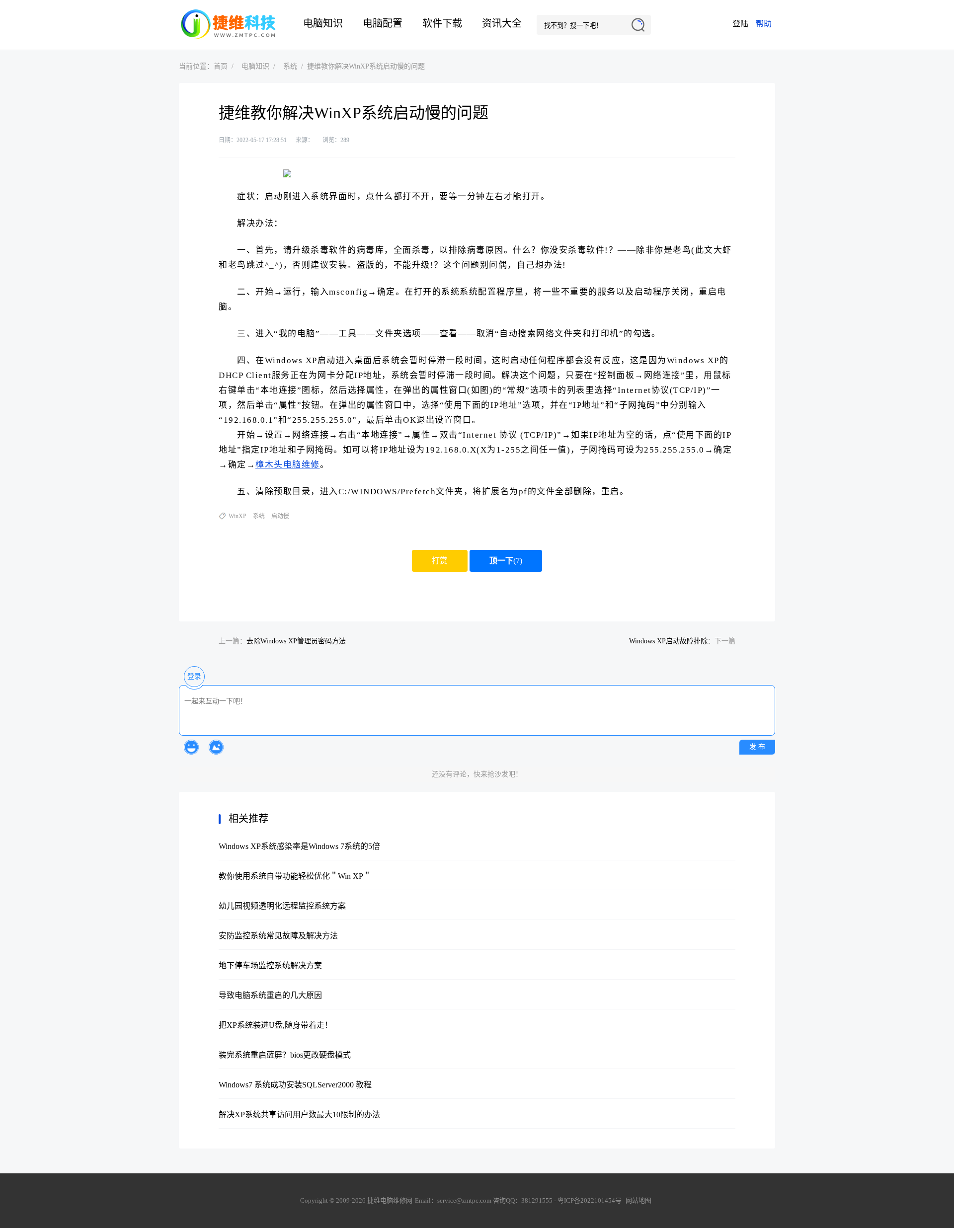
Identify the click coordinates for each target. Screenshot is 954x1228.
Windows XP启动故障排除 (668, 641)
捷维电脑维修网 (228, 25)
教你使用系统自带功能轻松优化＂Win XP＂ (295, 876)
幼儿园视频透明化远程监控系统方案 (282, 906)
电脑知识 (323, 23)
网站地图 (638, 1200)
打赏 (440, 560)
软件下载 (442, 23)
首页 (221, 66)
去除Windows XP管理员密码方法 (296, 641)
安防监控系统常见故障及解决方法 (278, 935)
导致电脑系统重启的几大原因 (270, 995)
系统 (290, 66)
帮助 (764, 23)
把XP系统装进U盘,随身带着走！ (275, 1025)
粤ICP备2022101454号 (589, 1200)
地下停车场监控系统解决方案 (270, 965)
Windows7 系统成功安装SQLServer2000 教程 (295, 1084)
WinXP (237, 516)
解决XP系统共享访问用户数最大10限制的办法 (299, 1114)
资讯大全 (502, 23)
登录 (194, 676)
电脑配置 (382, 23)
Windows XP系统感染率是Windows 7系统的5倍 (299, 846)
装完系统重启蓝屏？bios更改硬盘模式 (285, 1055)
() (505, 560)
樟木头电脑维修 (287, 464)
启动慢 (280, 516)
